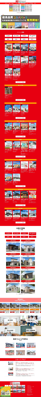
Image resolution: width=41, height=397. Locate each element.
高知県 (16, 39)
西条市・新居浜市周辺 (32, 36)
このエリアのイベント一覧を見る (20, 136)
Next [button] (40, 308)
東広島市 (24, 39)
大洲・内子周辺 (16, 35)
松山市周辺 (8, 35)
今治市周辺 (24, 35)
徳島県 (8, 39)
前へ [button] (0, 308)
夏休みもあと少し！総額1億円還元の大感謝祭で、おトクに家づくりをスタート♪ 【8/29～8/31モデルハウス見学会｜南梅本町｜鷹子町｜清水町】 (25, 363)
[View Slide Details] (5, 308)
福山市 (32, 39)
